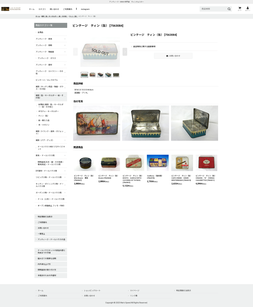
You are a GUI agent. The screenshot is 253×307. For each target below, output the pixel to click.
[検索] (229, 9)
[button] (76, 9)
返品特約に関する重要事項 (144, 46)
